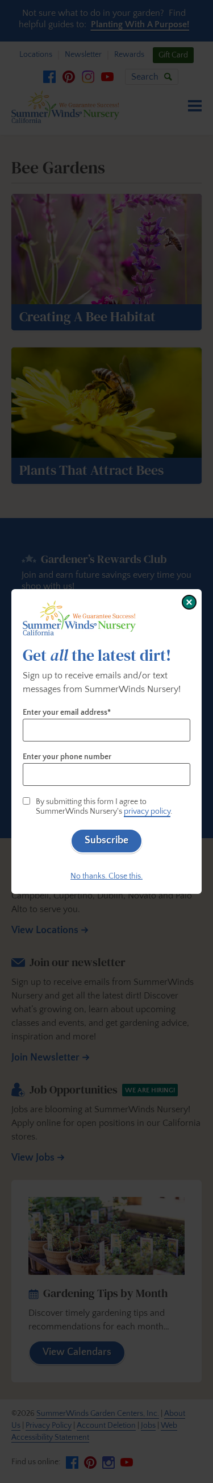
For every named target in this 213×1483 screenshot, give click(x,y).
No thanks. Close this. (106, 876)
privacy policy (147, 811)
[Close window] (189, 602)
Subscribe (106, 840)
